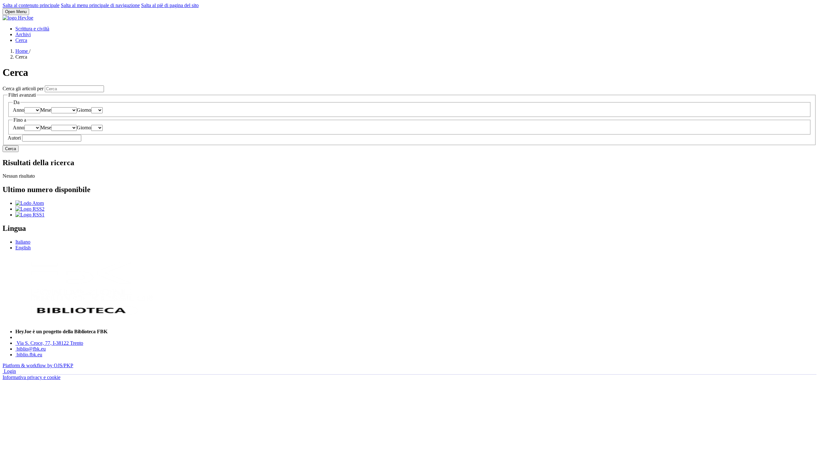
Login (10, 371)
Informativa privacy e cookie (31, 377)
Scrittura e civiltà (32, 28)
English (23, 247)
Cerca (21, 40)
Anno (18, 110)
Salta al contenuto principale (31, 5)
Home (22, 51)
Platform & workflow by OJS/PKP (38, 365)
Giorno (84, 110)
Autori (15, 138)
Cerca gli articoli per (24, 88)
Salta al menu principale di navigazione (100, 5)
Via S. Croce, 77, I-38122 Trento (50, 343)
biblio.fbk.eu (29, 354)
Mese (45, 110)
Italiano (22, 242)
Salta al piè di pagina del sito (170, 5)
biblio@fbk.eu (31, 349)
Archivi (23, 34)
